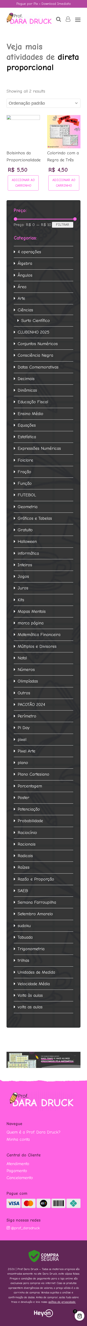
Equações (27, 425)
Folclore (25, 460)
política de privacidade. (62, 1302)
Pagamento (17, 1170)
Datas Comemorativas (38, 367)
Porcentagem (30, 786)
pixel (22, 739)
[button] (77, 20)
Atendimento (18, 1163)
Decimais (26, 378)
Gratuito (25, 530)
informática (28, 553)
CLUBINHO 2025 (33, 332)
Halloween (27, 541)
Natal (22, 658)
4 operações (29, 251)
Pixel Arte (26, 751)
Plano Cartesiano (33, 774)
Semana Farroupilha (37, 902)
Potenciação (29, 809)
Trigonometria (31, 948)
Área (22, 286)
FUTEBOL (27, 495)
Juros (23, 588)
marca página (31, 623)
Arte (21, 298)
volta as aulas (30, 1007)
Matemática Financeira (39, 634)
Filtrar (62, 225)
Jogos (23, 576)
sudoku (24, 925)
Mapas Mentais (32, 611)
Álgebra (25, 263)
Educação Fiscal (33, 401)
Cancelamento (20, 1177)
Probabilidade (30, 820)
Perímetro (27, 716)
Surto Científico (35, 320)
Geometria (27, 506)
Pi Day (23, 727)
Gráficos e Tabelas (35, 518)
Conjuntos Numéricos (38, 343)
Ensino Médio (30, 413)
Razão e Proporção (36, 879)
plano (23, 762)
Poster (23, 797)
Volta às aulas (30, 995)
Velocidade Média (34, 983)
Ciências (25, 310)
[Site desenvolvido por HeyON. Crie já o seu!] (43, 1315)
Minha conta (18, 1139)
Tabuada (25, 937)
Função (25, 483)
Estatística (27, 436)
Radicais (25, 855)
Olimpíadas (28, 681)
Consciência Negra (35, 355)
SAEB (23, 890)
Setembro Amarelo (35, 913)
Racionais (27, 844)
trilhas (23, 960)
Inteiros (25, 564)
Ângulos (25, 275)
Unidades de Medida (36, 972)
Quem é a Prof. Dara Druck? (33, 1132)
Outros (24, 693)
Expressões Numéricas (39, 448)
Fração (24, 471)
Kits (21, 599)
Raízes (23, 867)
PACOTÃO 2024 (31, 704)
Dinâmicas (27, 390)
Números (26, 669)
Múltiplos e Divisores (37, 646)
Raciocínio (27, 832)
